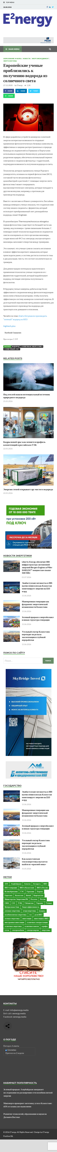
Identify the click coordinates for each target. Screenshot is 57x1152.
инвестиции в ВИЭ (41, 918)
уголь (7, 930)
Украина (39, 903)
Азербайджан (16, 884)
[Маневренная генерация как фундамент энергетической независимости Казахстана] (11, 601)
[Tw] (52, 7)
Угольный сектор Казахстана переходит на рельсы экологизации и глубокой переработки (36, 635)
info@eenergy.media (19, 1010)
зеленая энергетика (12, 918)
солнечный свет (11, 349)
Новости (26, 58)
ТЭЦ (20, 903)
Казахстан (19, 895)
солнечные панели (32, 926)
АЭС (6, 884)
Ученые (49, 903)
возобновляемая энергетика (16, 915)
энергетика (46, 930)
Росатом (34, 899)
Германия (30, 891)
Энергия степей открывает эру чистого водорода (28, 489)
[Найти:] (28, 661)
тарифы (44, 926)
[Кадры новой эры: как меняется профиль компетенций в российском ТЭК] (28, 439)
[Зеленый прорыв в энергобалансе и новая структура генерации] (11, 617)
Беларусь (37, 884)
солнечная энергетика (32, 346)
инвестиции (26, 918)
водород (15, 346)
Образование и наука (12, 58)
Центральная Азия (12, 907)
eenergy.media (19, 1013)
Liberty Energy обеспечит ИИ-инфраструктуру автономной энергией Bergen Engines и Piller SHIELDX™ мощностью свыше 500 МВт (37, 567)
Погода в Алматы (11, 1046)
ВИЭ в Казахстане (27, 888)
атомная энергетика (12, 911)
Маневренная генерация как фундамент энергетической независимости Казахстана (35, 604)
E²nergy (20, 85)
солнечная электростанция (37, 922)
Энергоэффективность (30, 907)
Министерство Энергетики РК (16, 899)
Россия (42, 899)
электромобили (18, 930)
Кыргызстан (38, 895)
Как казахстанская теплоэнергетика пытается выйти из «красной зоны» (34, 862)
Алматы (27, 884)
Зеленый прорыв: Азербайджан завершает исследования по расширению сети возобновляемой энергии (27, 1092)
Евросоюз (8, 895)
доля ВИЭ (38, 915)
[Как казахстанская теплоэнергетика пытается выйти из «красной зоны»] (11, 859)
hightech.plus (9, 326)
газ (30, 915)
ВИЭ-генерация (11, 888)
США (7, 903)
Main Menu (13, 49)
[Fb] (47, 7)
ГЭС (22, 891)
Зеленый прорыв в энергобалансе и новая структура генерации (38, 618)
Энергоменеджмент (40, 58)
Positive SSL (8, 1136)
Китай (28, 895)
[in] (49, 7)
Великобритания (11, 891)
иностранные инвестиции (14, 922)
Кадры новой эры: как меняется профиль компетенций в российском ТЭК (24, 443)
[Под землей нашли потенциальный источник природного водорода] (28, 391)
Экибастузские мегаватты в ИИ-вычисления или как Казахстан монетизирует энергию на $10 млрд (37, 587)
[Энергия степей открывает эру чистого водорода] (28, 486)
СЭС (13, 903)
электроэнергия (33, 930)
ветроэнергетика (29, 911)
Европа (40, 891)
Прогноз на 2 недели (14, 1053)
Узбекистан (29, 903)
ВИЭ (45, 884)
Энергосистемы (10, 61)
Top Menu (10, 2)
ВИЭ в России (42, 888)
